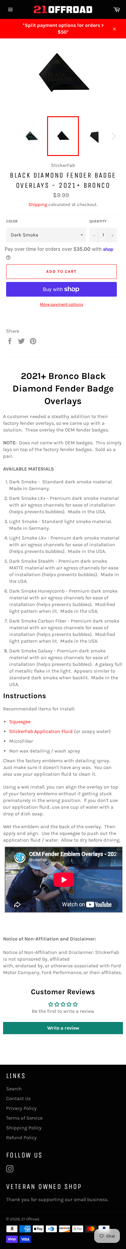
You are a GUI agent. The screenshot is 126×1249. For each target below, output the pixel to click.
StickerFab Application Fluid (41, 731)
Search (14, 1089)
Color (12, 221)
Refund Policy (21, 1137)
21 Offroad (30, 1219)
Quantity (97, 221)
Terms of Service (24, 1118)
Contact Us (18, 1098)
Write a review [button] (63, 1028)
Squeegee (20, 721)
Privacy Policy (21, 1108)
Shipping (37, 204)
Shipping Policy (24, 1128)
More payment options (61, 304)
